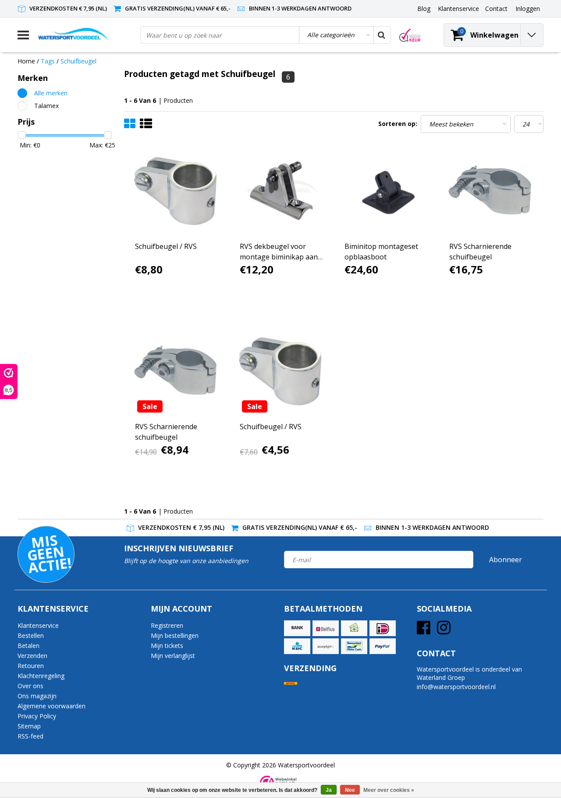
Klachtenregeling (41, 676)
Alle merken (50, 93)
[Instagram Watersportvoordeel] (444, 630)
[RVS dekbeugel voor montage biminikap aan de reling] (281, 191)
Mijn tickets (167, 645)
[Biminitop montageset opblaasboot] (386, 191)
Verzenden (32, 655)
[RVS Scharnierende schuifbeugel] (491, 191)
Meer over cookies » (388, 790)
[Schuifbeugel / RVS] (177, 191)
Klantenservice (38, 625)
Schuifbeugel (78, 61)
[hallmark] (410, 35)
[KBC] (297, 646)
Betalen (28, 645)
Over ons (30, 686)
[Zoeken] (382, 35)
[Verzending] (290, 683)
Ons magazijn (37, 696)
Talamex (46, 106)
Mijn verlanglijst (173, 655)
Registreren (167, 625)
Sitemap (29, 726)
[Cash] (354, 628)
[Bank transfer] (297, 628)
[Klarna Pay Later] (325, 646)
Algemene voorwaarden (51, 706)
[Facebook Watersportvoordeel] (423, 630)
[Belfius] (325, 628)
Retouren (31, 666)
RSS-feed (30, 736)
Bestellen (31, 635)
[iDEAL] (382, 628)
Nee (350, 790)
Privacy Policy (37, 716)
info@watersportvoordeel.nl (456, 686)
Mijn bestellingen (175, 635)
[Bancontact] (354, 646)
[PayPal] (382, 646)
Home (26, 61)
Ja (329, 790)
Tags (48, 61)
